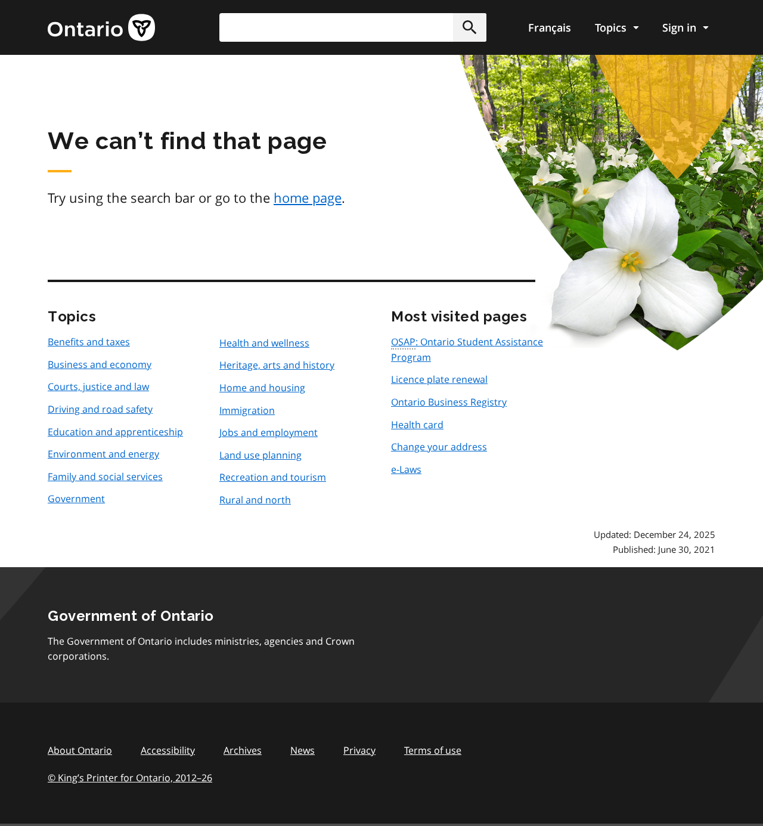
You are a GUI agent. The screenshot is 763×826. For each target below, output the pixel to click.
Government (76, 498)
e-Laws (406, 469)
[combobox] (352, 27)
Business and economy (99, 364)
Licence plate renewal (439, 379)
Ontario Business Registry (449, 402)
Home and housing (262, 387)
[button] (469, 27)
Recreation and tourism (272, 477)
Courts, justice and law (98, 386)
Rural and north (255, 499)
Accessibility (168, 750)
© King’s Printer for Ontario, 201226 (130, 777)
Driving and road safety (100, 409)
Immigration (247, 410)
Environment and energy (103, 453)
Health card (417, 424)
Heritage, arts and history (276, 365)
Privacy (359, 750)
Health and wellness (264, 342)
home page (308, 197)
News (302, 750)
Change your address (439, 446)
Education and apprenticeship (115, 431)
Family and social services (105, 476)
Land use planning (260, 455)
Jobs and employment (268, 432)
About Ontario (80, 750)
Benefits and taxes (89, 341)
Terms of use (432, 750)
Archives (243, 750)
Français (549, 27)
